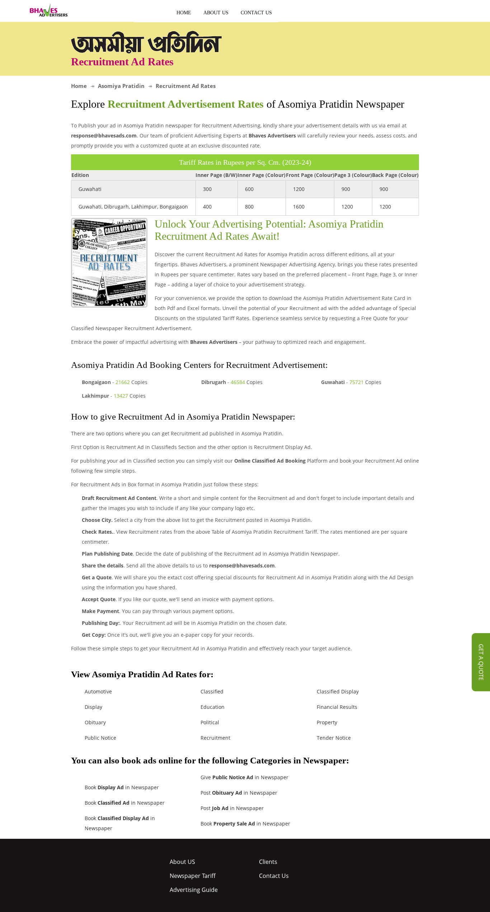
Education (213, 706)
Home (183, 12)
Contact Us (256, 12)
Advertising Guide (194, 890)
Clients (268, 862)
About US (215, 12)
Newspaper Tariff (193, 876)
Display (93, 706)
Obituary (95, 722)
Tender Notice (334, 737)
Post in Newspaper (239, 792)
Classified (212, 691)
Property (327, 722)
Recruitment (215, 737)
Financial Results (337, 706)
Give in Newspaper (244, 777)
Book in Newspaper (122, 787)
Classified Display (338, 691)
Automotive (98, 691)
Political (210, 722)
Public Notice (100, 737)
